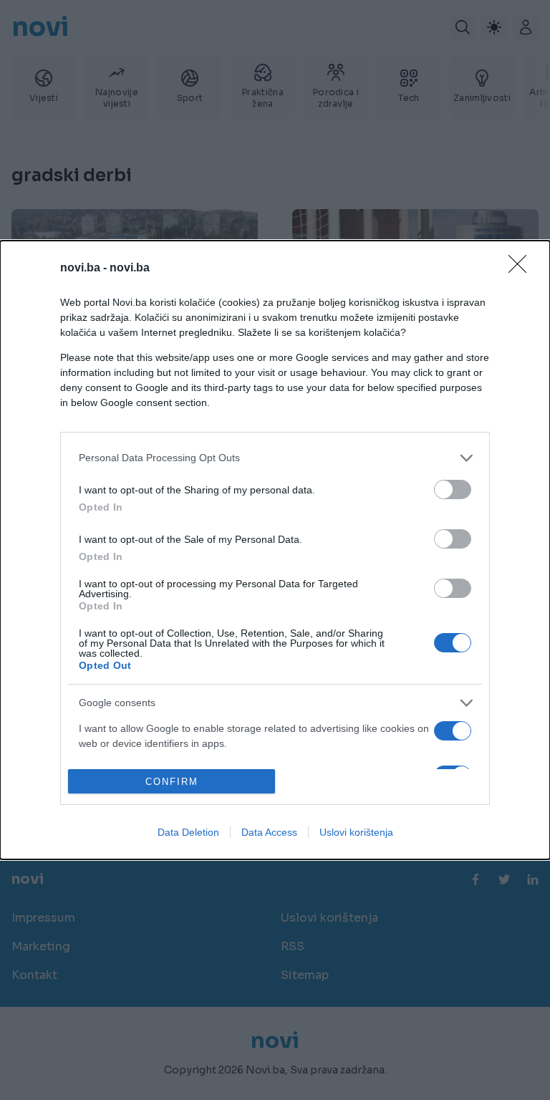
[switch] (452, 489)
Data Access (269, 832)
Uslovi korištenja (356, 832)
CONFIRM (171, 781)
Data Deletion (188, 832)
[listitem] (275, 457)
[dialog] (275, 550)
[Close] (522, 268)
